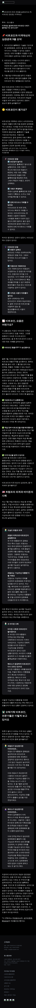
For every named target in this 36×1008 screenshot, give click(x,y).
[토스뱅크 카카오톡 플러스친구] (8, 1000)
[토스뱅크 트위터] (13, 1000)
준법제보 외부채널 (9, 989)
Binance (5, 921)
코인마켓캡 (28, 918)
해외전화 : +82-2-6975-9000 (11, 947)
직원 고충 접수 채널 (10, 995)
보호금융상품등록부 (10, 980)
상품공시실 (7, 983)
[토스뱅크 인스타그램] (11, 1000)
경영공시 (6, 992)
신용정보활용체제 (9, 974)
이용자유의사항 (8, 977)
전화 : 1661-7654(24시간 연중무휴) (13, 945)
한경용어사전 (17, 918)
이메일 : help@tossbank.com (11, 949)
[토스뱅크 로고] (8, 2)
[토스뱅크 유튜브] (5, 1000)
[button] (32, 2)
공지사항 (6, 986)
